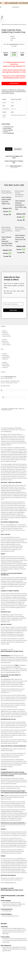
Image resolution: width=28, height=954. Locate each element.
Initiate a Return (6, 357)
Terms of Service (6, 336)
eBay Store (5, 332)
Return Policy (5, 355)
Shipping (4, 353)
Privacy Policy (5, 334)
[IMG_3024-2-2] (14, 24)
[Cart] (2, 21)
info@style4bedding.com (10, 376)
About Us (4, 331)
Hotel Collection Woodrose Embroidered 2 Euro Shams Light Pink (20, 205)
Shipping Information (15, 166)
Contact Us (5, 359)
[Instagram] (3, 418)
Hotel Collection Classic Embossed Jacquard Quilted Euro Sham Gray (7, 241)
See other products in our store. (14, 45)
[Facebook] (3, 414)
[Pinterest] (3, 422)
